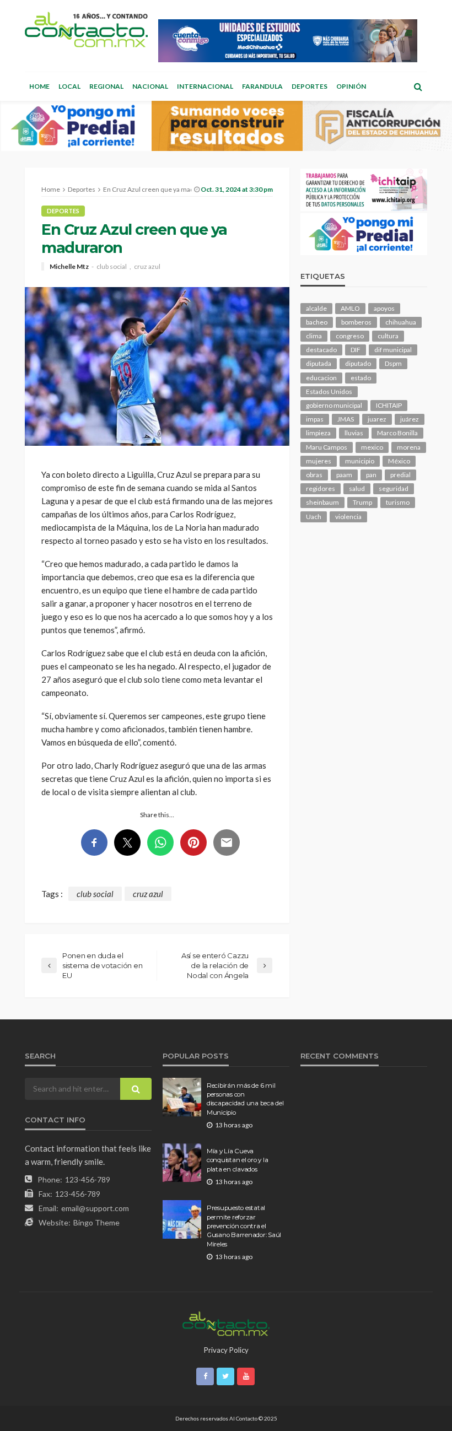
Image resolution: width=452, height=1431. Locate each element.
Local (69, 86)
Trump (362, 502)
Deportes (309, 86)
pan (371, 475)
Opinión (351, 86)
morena (409, 447)
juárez (409, 419)
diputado (358, 363)
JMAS (345, 419)
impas (315, 419)
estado (361, 378)
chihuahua (400, 322)
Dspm (393, 363)
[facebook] (205, 1376)
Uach (313, 516)
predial (400, 475)
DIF (355, 349)
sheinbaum (322, 502)
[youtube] (246, 1376)
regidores (320, 488)
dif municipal (393, 349)
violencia (348, 516)
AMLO (350, 308)
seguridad (393, 488)
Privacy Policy (226, 1350)
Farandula (262, 86)
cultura (388, 336)
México (399, 461)
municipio (359, 461)
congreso (350, 336)
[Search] (417, 86)
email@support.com (95, 1208)
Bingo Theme (96, 1222)
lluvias (354, 433)
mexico (372, 447)
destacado (321, 349)
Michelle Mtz (69, 267)
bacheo (316, 322)
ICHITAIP (389, 405)
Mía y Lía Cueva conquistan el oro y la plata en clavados (237, 1160)
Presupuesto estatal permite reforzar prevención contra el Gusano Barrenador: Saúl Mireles (244, 1226)
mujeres (318, 461)
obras (314, 475)
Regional (106, 86)
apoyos (384, 308)
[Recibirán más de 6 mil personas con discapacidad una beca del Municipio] (182, 1097)
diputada (318, 363)
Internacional (205, 86)
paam (344, 475)
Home (39, 86)
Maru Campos (326, 447)
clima (314, 336)
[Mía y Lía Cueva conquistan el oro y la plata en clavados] (182, 1162)
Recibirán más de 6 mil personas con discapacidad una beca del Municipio (245, 1099)
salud (357, 488)
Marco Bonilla (397, 433)
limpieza (318, 433)
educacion (321, 378)
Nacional (150, 86)
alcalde (316, 308)
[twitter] (225, 1376)
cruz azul (147, 267)
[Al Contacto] (86, 29)
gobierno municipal (334, 405)
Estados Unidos (329, 391)
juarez (377, 419)
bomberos (356, 322)
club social (111, 267)
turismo (398, 502)
